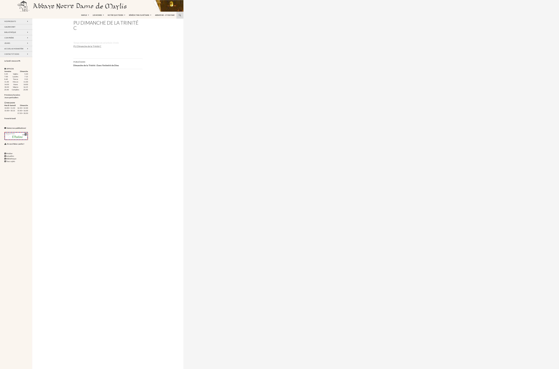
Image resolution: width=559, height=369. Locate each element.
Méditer (9, 153)
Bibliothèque (10, 32)
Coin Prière (9, 38)
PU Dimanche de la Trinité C (87, 46)
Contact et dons (11, 54)
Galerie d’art (9, 27)
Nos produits (10, 21)
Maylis (84, 15)
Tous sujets (10, 161)
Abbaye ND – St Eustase (165, 15)
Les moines (97, 15)
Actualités (10, 156)
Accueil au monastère (13, 49)
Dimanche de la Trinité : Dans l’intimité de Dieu (96, 64)
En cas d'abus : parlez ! (15, 144)
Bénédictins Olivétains (139, 15)
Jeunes (7, 43)
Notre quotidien (115, 15)
